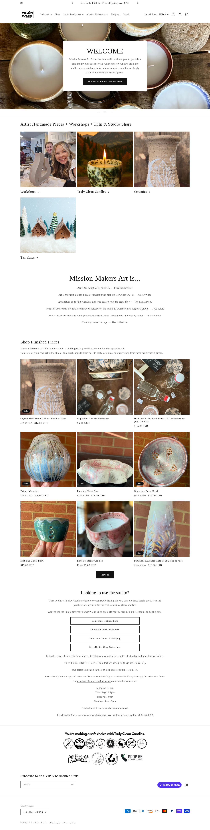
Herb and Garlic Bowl (32, 561)
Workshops (28, 191)
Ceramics (140, 191)
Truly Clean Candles (91, 191)
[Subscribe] (72, 784)
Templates (27, 257)
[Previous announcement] (72, 3)
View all (105, 575)
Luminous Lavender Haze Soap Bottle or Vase (158, 561)
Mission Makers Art (36, 823)
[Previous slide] (98, 112)
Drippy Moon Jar (29, 491)
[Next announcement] (137, 3)
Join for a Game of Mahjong (105, 638)
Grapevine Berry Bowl (146, 491)
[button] (46, 14)
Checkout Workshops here (105, 629)
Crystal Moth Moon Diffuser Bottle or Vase (43, 418)
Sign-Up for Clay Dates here (105, 647)
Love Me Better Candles (90, 561)
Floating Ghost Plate (88, 491)
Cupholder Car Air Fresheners (93, 418)
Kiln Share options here (105, 621)
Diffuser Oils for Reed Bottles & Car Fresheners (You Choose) (159, 420)
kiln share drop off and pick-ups (94, 681)
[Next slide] (111, 112)
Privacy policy (69, 823)
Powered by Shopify (52, 823)
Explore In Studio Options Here (105, 81)
